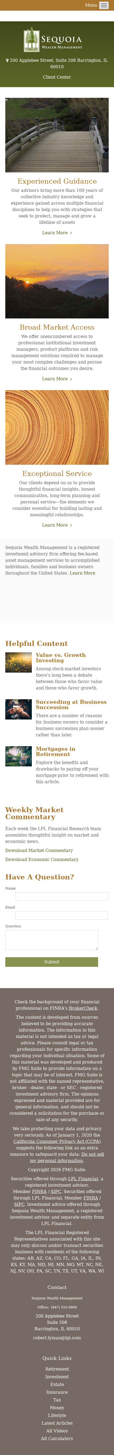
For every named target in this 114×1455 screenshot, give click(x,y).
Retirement (57, 1369)
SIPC (56, 1191)
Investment (57, 1376)
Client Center (57, 77)
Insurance (57, 1392)
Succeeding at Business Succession (71, 704)
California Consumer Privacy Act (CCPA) (57, 1141)
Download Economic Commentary (41, 859)
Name (10, 888)
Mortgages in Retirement (56, 751)
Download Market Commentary (39, 850)
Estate (57, 1384)
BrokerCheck (83, 1008)
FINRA (39, 1191)
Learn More (55, 232)
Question (13, 926)
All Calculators (57, 1438)
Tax (57, 1400)
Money (57, 1407)
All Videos (57, 1430)
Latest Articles (57, 1423)
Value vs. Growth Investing (61, 658)
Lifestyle (57, 1415)
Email (10, 907)
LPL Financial (83, 1178)
